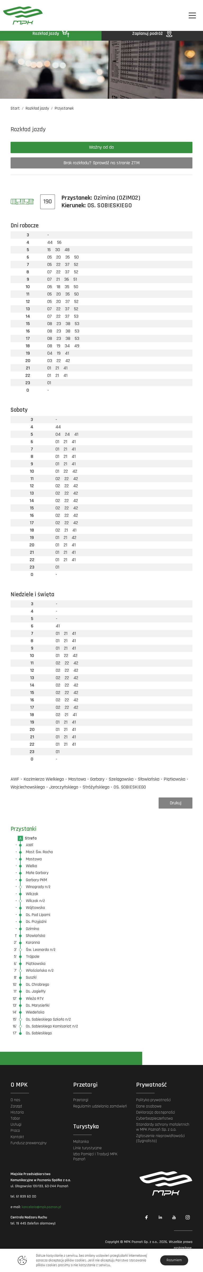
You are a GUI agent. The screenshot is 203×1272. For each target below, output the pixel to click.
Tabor (15, 1118)
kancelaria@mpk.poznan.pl (41, 1207)
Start (15, 108)
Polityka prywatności (153, 1100)
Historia (17, 1112)
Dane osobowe (149, 1106)
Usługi (16, 1124)
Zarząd (16, 1106)
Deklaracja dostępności (155, 1112)
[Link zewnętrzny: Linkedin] (160, 1217)
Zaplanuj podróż (148, 33)
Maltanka (81, 1141)
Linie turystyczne (87, 1148)
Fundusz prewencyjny (29, 1143)
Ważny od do (101, 147)
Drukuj (175, 803)
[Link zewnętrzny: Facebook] (146, 1217)
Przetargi (80, 1100)
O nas (15, 1100)
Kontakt (17, 1137)
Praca (15, 1130)
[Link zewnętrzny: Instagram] (187, 1217)
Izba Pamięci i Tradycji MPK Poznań (95, 1156)
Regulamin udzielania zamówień (100, 1106)
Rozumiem (174, 1260)
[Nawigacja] (192, 15)
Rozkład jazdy (46, 33)
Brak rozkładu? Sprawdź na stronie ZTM (101, 163)
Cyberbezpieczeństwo (154, 1118)
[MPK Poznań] (18, 15)
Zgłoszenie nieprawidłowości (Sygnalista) (160, 1138)
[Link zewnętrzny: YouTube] (174, 1217)
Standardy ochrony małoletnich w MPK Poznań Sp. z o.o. (162, 1127)
